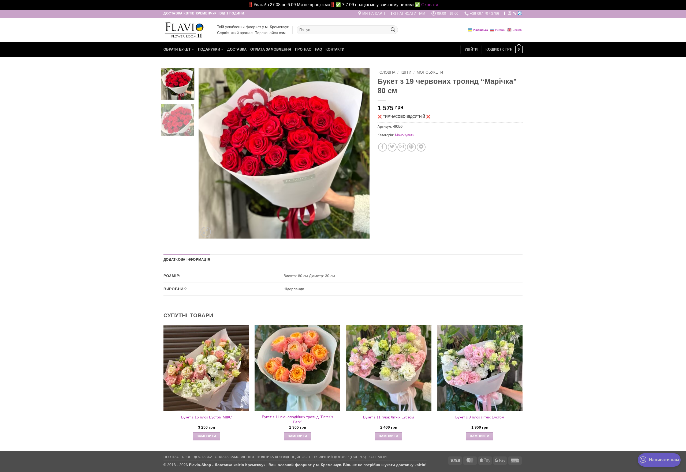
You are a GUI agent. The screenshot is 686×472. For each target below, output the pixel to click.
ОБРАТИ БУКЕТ (177, 49)
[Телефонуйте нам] (514, 13)
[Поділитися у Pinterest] (411, 147)
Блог (186, 457)
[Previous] (209, 153)
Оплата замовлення (270, 49)
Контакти (378, 457)
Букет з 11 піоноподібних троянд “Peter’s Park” (297, 419)
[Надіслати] (392, 30)
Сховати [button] (429, 4)
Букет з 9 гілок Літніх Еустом (479, 417)
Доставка (237, 49)
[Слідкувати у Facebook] (504, 13)
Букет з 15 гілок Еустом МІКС (206, 417)
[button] (471, 49)
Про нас (303, 49)
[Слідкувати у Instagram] (509, 13)
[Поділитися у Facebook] (382, 147)
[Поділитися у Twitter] (392, 147)
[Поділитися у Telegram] (421, 147)
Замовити (206, 436)
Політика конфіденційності (283, 457)
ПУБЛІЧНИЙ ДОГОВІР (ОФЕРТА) (339, 457)
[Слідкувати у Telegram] (519, 13)
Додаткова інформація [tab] (186, 260)
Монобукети (430, 72)
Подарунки (209, 49)
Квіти (406, 72)
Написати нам (664, 460)
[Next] (359, 153)
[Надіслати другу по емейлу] (401, 147)
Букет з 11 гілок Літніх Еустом (388, 417)
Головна (386, 72)
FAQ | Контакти (330, 49)
